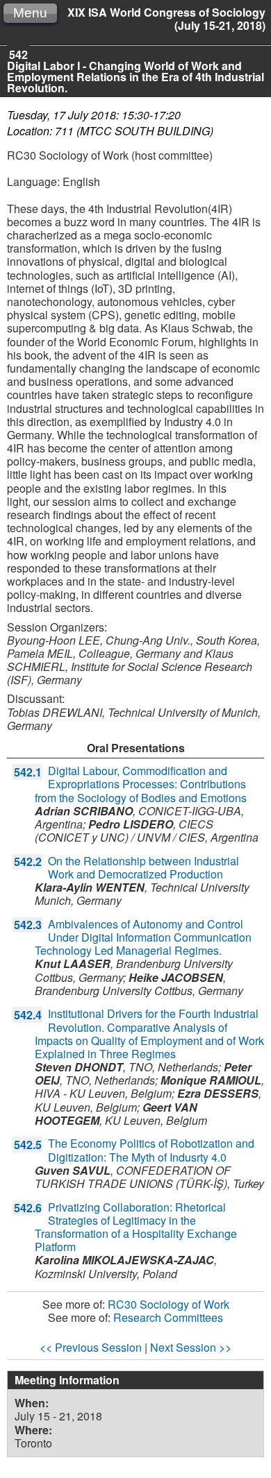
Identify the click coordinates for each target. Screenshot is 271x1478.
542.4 (28, 1015)
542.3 (28, 925)
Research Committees (168, 1317)
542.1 (28, 772)
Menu (30, 13)
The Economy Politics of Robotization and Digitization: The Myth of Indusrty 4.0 (151, 1149)
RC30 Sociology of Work (168, 1304)
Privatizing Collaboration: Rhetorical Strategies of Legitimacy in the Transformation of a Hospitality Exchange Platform (136, 1227)
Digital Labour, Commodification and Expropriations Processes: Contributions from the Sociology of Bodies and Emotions (141, 784)
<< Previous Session (91, 1347)
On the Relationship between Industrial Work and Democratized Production (143, 867)
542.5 (28, 1145)
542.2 (28, 861)
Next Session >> (190, 1347)
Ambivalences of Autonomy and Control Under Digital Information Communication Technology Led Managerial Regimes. (143, 937)
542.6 (28, 1208)
